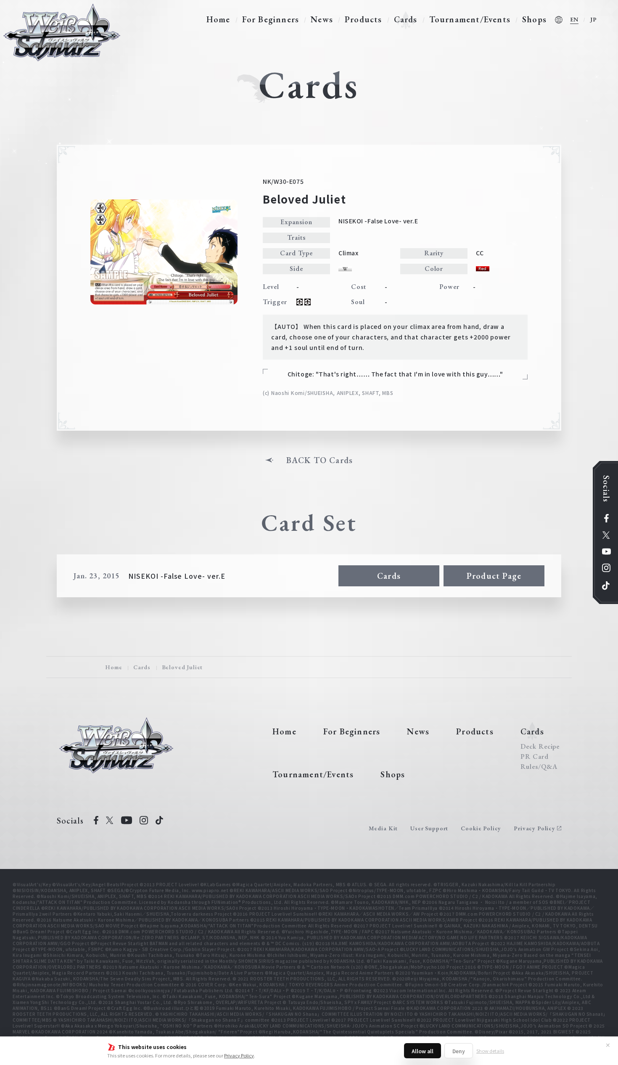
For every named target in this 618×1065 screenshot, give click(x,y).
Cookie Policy (481, 828)
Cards (405, 19)
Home (218, 19)
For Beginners (270, 19)
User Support (429, 828)
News (322, 19)
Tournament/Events (469, 19)
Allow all (422, 1050)
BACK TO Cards (319, 460)
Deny (458, 1050)
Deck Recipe (540, 746)
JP (593, 19)
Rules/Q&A (538, 766)
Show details (490, 1050)
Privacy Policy (239, 1055)
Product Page (494, 575)
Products (363, 19)
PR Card (534, 756)
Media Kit (383, 828)
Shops (534, 19)
